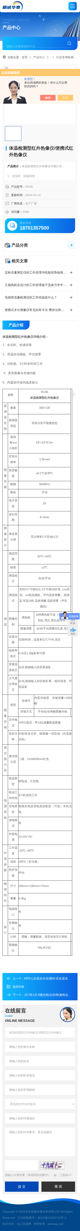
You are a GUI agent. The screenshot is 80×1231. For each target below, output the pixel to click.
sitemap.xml (55, 1223)
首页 (24, 57)
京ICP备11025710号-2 (52, 1217)
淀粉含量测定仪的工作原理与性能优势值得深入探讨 (40, 272)
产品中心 (39, 57)
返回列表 (18, 986)
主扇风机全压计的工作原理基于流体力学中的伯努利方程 (40, 285)
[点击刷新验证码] (52, 1165)
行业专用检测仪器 (67, 57)
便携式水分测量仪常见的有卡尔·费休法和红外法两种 (40, 310)
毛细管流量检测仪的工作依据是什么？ (31, 297)
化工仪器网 (24, 1223)
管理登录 (39, 1223)
